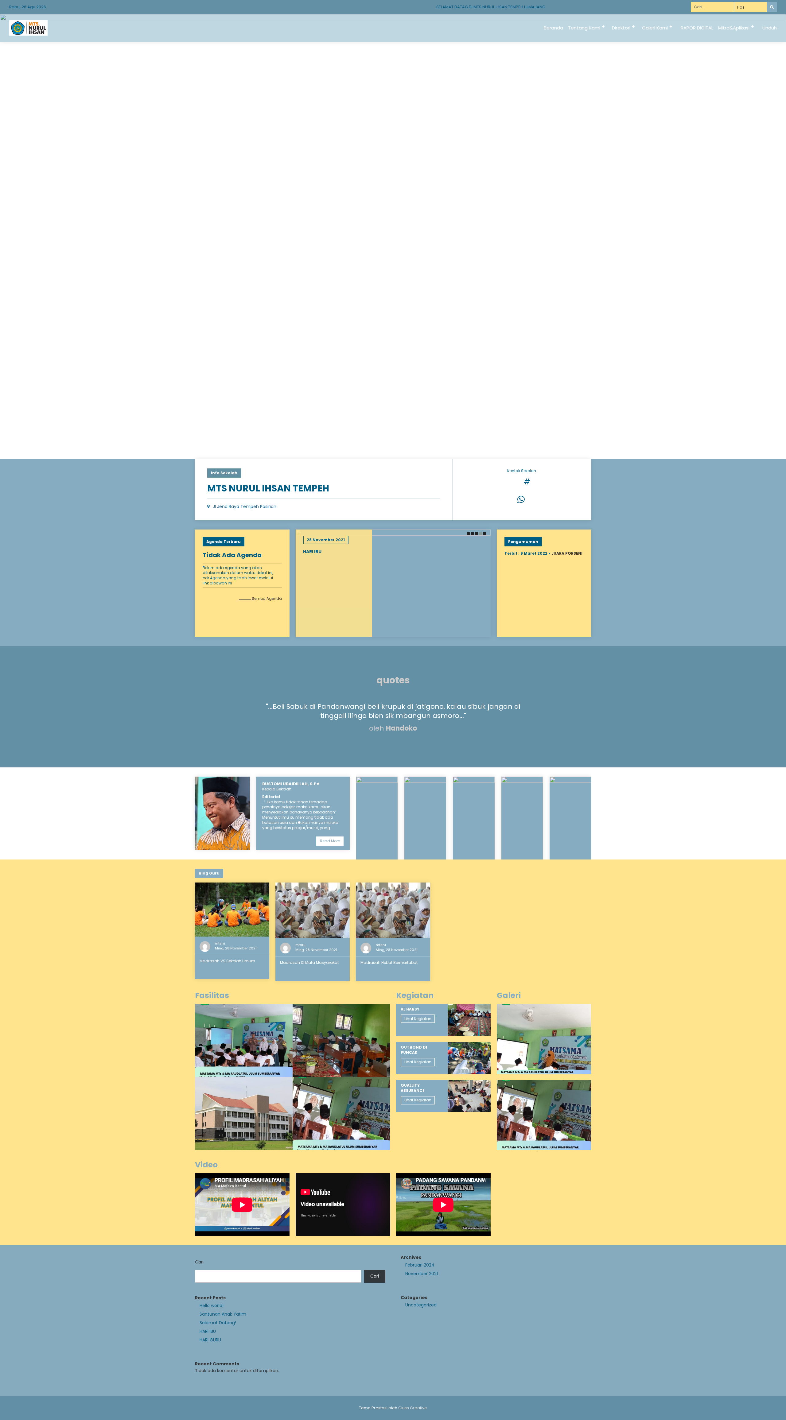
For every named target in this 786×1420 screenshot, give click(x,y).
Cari (199, 1262)
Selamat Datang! (218, 1323)
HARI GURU (210, 1340)
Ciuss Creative (412, 1408)
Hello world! (212, 1305)
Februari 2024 (419, 1265)
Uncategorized (421, 1305)
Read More (330, 841)
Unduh (769, 28)
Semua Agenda (267, 598)
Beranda (553, 28)
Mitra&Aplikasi (733, 28)
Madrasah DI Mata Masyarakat (309, 962)
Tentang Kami (584, 28)
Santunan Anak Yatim (223, 1314)
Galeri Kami (655, 28)
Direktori (621, 28)
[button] (468, 534)
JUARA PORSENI (566, 553)
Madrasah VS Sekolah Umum (227, 961)
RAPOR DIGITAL (697, 28)
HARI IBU (312, 552)
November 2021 (421, 1274)
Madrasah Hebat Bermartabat (389, 962)
